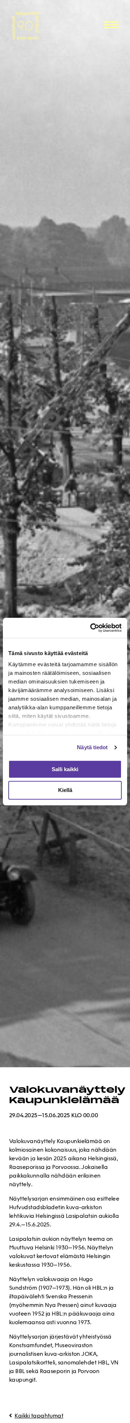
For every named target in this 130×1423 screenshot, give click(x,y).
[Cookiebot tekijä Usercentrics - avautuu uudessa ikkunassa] (92, 627)
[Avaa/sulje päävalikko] (111, 24)
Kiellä (65, 790)
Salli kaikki (65, 769)
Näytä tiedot (92, 747)
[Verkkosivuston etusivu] (38, 25)
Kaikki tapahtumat (38, 1416)
